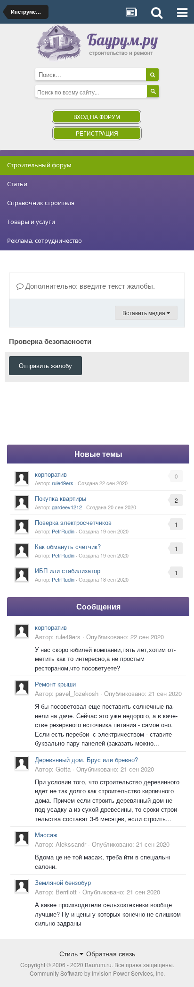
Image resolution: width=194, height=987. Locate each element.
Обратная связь (110, 953)
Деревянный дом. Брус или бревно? (86, 759)
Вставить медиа (144, 313)
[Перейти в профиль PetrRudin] (22, 526)
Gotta (63, 768)
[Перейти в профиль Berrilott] (22, 886)
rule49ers (62, 483)
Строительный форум (39, 165)
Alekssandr (71, 844)
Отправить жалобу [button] (45, 365)
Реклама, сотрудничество (44, 240)
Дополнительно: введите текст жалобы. (89, 286)
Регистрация (97, 133)
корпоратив (51, 474)
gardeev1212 (67, 507)
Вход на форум (96, 116)
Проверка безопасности (50, 340)
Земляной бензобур (63, 882)
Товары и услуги (31, 221)
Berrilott (66, 891)
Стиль (69, 953)
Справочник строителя (40, 202)
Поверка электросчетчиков (73, 522)
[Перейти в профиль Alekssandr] (22, 838)
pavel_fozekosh (77, 693)
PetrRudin (63, 531)
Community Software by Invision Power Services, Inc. (97, 973)
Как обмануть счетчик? (68, 546)
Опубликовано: (125, 636)
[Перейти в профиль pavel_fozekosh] (22, 687)
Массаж (46, 834)
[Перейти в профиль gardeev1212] (22, 502)
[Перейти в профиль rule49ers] (22, 478)
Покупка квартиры (60, 498)
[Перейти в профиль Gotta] (22, 763)
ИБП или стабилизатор (67, 570)
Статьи (17, 184)
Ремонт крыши (55, 683)
